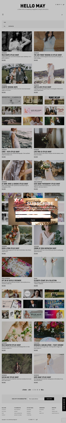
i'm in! (33, 220)
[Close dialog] (56, 200)
